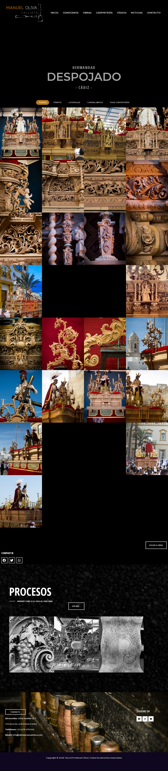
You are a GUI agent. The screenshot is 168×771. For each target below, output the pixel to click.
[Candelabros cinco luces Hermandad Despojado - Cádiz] (21, 396)
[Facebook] (139, 718)
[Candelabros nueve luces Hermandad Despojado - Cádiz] (63, 344)
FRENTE (57, 102)
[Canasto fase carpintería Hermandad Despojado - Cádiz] (63, 449)
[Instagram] (145, 718)
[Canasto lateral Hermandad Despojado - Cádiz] (63, 291)
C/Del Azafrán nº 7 (27, 718)
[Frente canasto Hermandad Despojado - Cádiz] (21, 133)
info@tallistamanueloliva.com (28, 735)
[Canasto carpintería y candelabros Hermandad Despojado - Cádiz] (105, 396)
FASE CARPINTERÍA (119, 102)
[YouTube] (151, 718)
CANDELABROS (95, 102)
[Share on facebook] (4, 560)
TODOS (42, 102)
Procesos (30, 591)
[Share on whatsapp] (19, 560)
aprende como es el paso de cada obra (34, 601)
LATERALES (74, 102)
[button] (12, 641)
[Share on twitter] (12, 560)
